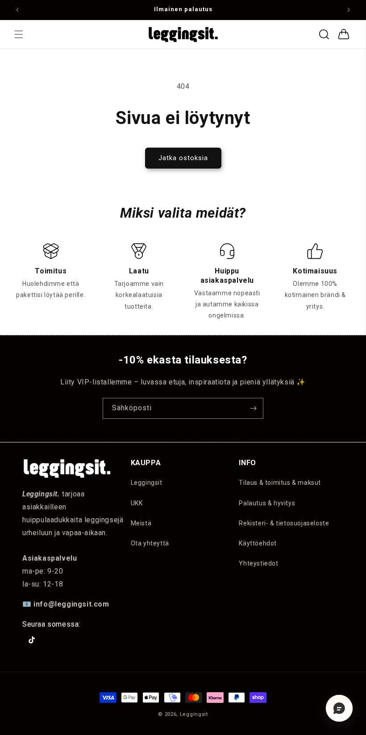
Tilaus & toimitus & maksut (280, 482)
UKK (137, 503)
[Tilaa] (253, 408)
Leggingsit (146, 482)
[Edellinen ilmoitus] (17, 10)
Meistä (141, 523)
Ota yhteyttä (150, 543)
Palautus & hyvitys (267, 503)
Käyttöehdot (258, 543)
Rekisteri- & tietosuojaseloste (284, 523)
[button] (19, 34)
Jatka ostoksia (183, 158)
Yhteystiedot (258, 563)
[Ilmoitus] (348, 10)
